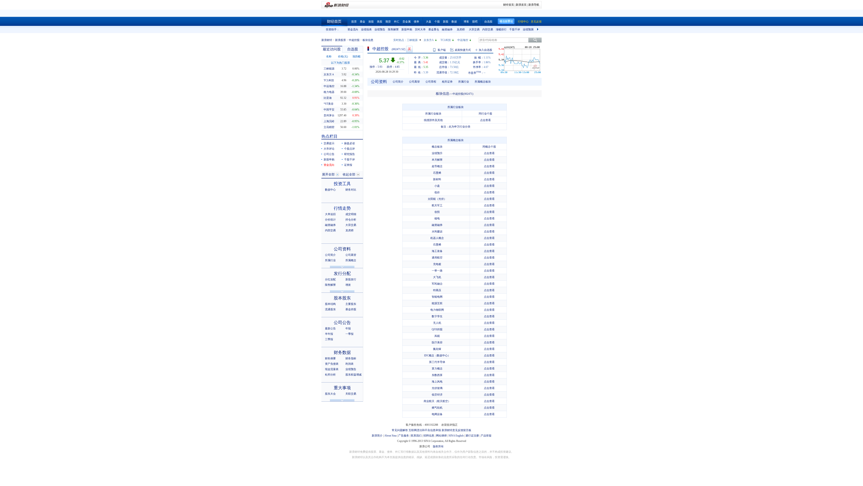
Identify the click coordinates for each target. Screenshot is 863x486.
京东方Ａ (329, 74)
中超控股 (354, 40)
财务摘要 (330, 358)
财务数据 (342, 352)
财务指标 (350, 358)
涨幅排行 (501, 29)
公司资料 (342, 249)
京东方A (429, 40)
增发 (348, 284)
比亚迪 (328, 97)
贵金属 (407, 21)
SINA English (456, 435)
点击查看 (485, 120)
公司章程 (430, 81)
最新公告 (330, 328)
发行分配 (342, 273)
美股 (379, 21)
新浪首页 (521, 4)
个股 (437, 21)
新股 (445, 21)
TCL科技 (445, 40)
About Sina (390, 435)
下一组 (538, 29)
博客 (466, 21)
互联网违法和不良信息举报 (425, 430)
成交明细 (350, 214)
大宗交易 (474, 29)
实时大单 (420, 29)
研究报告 (349, 154)
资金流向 (352, 29)
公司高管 (350, 254)
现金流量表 (331, 369)
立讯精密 (329, 127)
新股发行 (350, 279)
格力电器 (329, 92)
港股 (371, 21)
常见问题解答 (400, 430)
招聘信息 (428, 435)
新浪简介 (377, 435)
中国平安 (329, 109)
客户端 (442, 50)
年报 (348, 328)
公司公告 (329, 154)
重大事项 (342, 387)
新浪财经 (326, 40)
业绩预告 (379, 29)
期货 (388, 21)
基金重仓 (433, 29)
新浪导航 (533, 4)
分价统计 (330, 219)
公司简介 (330, 254)
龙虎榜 (461, 29)
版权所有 (438, 446)
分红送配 (330, 279)
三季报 (329, 339)
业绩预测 (528, 29)
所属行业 (330, 260)
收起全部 (349, 174)
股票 (354, 21)
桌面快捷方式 (463, 50)
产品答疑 (486, 435)
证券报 (348, 164)
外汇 (396, 21)
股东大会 (330, 393)
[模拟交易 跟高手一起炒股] (409, 49)
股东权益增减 (353, 374)
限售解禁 (393, 29)
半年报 (329, 333)
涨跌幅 (356, 56)
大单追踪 (330, 214)
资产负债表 (331, 363)
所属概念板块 (483, 81)
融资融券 (447, 29)
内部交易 (487, 29)
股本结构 (330, 304)
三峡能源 (412, 40)
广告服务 (403, 435)
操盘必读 (349, 143)
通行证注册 (472, 435)
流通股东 (330, 309)
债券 (416, 21)
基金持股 (350, 309)
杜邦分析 (330, 374)
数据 (454, 21)
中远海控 (462, 40)
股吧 (475, 21)
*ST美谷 (329, 103)
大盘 (428, 21)
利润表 (349, 363)
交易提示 (329, 143)
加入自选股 (485, 50)
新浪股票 (340, 40)
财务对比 (350, 189)
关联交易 (350, 393)
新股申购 (406, 29)
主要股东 (350, 304)
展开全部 (328, 174)
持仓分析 (350, 219)
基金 (362, 21)
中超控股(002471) (463, 93)
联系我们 (416, 435)
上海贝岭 (329, 121)
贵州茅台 (329, 115)
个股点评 (349, 148)
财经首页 (508, 4)
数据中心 (330, 189)
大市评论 (329, 148)
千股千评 (514, 29)
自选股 (488, 21)
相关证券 (447, 81)
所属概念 (350, 260)
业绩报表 (366, 29)
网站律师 (441, 435)
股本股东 (342, 298)
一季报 (349, 333)
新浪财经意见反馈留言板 (456, 430)
